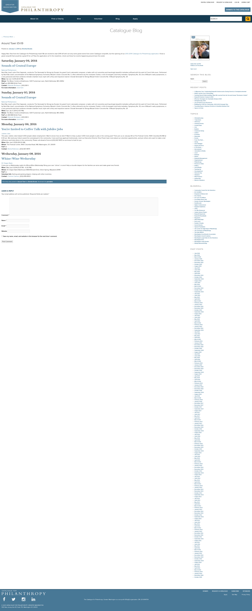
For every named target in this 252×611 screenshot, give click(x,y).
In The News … (198, 147)
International (197, 149)
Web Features (198, 176)
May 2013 (197, 502)
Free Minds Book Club (200, 199)
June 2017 (197, 414)
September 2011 (199, 538)
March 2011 (197, 549)
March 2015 (197, 462)
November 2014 (198, 469)
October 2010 (198, 559)
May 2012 (197, 524)
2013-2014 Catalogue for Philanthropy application (142, 54)
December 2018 (198, 387)
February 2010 (198, 571)
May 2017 (197, 416)
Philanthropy (198, 162)
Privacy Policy (246, 594)
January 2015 (198, 465)
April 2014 (197, 482)
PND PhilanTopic (199, 219)
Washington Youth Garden (201, 241)
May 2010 (197, 566)
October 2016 (198, 429)
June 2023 (197, 295)
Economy (197, 134)
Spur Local (193, 69)
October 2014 (198, 471)
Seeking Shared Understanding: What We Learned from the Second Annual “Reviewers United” (221, 95)
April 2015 (197, 460)
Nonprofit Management (200, 158)
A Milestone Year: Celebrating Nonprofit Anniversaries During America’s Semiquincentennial (220, 91)
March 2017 (197, 420)
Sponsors (246, 591)
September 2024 (199, 279)
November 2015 (198, 447)
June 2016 (197, 436)
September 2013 (199, 495)
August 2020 (198, 352)
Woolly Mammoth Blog (200, 243)
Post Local (197, 221)
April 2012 (197, 526)
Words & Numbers (199, 180)
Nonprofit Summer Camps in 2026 (203, 97)
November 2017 (198, 405)
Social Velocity (198, 225)
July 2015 (197, 454)
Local (195, 153)
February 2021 (198, 341)
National (196, 154)
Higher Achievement (200, 205)
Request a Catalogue (224, 2)
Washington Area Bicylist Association (205, 234)
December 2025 (198, 260)
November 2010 (198, 557)
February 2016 (198, 443)
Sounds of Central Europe (18, 65)
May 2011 (197, 546)
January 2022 (198, 326)
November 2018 (198, 388)
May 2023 (197, 297)
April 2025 (197, 273)
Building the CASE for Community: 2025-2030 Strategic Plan (211, 104)
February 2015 (198, 463)
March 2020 (197, 361)
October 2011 (198, 537)
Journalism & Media (200, 151)
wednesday (197, 178)
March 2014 (197, 484)
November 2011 (198, 535)
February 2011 (198, 551)
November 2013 (198, 491)
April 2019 (197, 379)
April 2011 (197, 548)
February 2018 (198, 399)
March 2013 (197, 506)
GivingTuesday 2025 (200, 100)
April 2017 (197, 418)
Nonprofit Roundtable (200, 216)
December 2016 (198, 425)
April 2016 (197, 440)
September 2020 (199, 350)
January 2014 (198, 487)
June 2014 (197, 478)
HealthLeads (198, 203)
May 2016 (197, 438)
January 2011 (198, 553)
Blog (118, 19)
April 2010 (197, 568)
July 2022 (197, 315)
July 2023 (197, 293)
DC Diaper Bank (6, 163)
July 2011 (197, 542)
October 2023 (198, 290)
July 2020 (197, 354)
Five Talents (197, 196)
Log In (237, 2)
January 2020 (198, 365)
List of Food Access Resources (203, 102)
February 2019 (198, 383)
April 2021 (197, 337)
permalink (50, 182)
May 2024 (197, 284)
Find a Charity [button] (57, 19)
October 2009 (198, 577)
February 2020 (198, 363)
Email (3, 226)
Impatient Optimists (199, 206)
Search (192, 79)
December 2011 (198, 533)
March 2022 (197, 323)
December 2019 (198, 366)
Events (196, 138)
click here (20, 88)
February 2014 (198, 485)
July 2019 (197, 376)
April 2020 (197, 359)
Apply (135, 19)
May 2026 (197, 255)
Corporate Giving (199, 131)
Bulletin (196, 129)
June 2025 (197, 270)
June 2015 (197, 456)
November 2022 (198, 308)
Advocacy (197, 121)
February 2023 (198, 302)
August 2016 (198, 432)
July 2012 (197, 520)
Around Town (22, 182)
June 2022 (197, 317)
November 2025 (198, 262)
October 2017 (198, 407)
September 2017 (199, 409)
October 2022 (198, 310)
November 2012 (198, 513)
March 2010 (197, 570)
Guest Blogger (198, 143)
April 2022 (197, 321)
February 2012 (198, 529)
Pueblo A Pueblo (199, 223)
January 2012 (198, 531)
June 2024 (197, 282)
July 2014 (197, 476)
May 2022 (197, 319)
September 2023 (199, 291)
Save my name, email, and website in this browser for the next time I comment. (30, 236)
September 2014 (199, 473)
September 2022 (199, 312)
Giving (196, 142)
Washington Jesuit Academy (202, 236)
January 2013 (198, 509)
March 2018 (197, 398)
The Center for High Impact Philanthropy (205, 228)
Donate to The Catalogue (237, 10)
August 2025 (198, 266)
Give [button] (79, 19)
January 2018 (198, 401)
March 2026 (197, 257)
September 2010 (199, 560)
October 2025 (198, 264)
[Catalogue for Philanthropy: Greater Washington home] (32, 6)
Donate (205, 591)
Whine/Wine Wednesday (18, 158)
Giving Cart (245, 2)
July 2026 (197, 253)
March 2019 (197, 381)
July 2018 (197, 396)
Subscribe (235, 591)
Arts (195, 127)
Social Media (198, 167)
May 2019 (197, 377)
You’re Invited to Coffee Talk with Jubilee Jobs (32, 129)
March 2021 (197, 339)
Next (12, 37)
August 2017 (198, 410)
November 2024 (198, 275)
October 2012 (198, 515)
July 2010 (197, 564)
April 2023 (197, 299)
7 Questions (197, 120)
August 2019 (198, 374)
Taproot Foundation (199, 227)
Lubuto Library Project (200, 212)
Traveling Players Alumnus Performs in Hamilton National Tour (211, 106)
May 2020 (197, 357)
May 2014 (197, 480)
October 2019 (198, 370)
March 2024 (197, 286)
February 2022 (198, 324)
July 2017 (197, 412)
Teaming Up (197, 169)
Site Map (234, 594)
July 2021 (197, 332)
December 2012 (198, 511)
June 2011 (197, 544)
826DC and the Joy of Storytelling (203, 93)
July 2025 (197, 268)
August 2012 (198, 518)
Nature (196, 156)
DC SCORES (198, 192)
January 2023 (198, 304)
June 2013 (197, 500)
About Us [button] (34, 19)
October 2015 (198, 449)
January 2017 (198, 423)
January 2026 (198, 259)
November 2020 (198, 346)
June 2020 (197, 356)
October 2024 (198, 277)
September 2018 (199, 392)
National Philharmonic (9, 70)
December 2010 (198, 555)
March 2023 (197, 301)
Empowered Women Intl (201, 194)
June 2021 (197, 334)
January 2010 (198, 573)
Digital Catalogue (207, 2)
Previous (5, 37)
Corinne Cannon (13, 176)
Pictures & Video (199, 163)
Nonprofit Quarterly (199, 214)
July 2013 (197, 498)
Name (3, 220)
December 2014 (198, 467)
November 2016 (198, 427)
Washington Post (199, 239)
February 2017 (198, 421)
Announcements (199, 123)
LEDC (196, 208)
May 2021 (197, 335)
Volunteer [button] (98, 19)
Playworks (197, 217)
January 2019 (198, 385)
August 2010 (198, 562)
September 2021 (199, 330)
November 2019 (198, 368)
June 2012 (197, 522)
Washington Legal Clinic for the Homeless (206, 238)
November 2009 (198, 575)
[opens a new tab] (200, 48)
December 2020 (198, 345)
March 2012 (197, 528)
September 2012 (199, 516)
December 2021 (198, 328)
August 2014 (198, 474)
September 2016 (199, 431)
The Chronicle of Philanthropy (202, 230)
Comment (5, 215)
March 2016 (197, 441)
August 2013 (198, 496)
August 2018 (198, 394)
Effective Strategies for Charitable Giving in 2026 (208, 99)
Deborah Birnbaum (14, 85)
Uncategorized (198, 171)
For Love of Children (200, 197)
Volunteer (197, 175)
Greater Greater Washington (202, 201)
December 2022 (198, 306)
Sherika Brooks (27, 49)
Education (197, 136)
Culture (196, 132)
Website (4, 231)
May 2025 (197, 271)
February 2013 (198, 507)
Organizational (198, 160)
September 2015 (199, 451)
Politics (196, 165)
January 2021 (198, 343)
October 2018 (198, 390)
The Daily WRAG (199, 232)
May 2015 (197, 458)
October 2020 (198, 348)
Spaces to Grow (198, 108)
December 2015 (198, 445)
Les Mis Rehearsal (199, 210)
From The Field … (199, 140)
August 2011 (197, 540)
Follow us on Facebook (196, 65)
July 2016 (197, 434)
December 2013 (198, 489)
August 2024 (198, 281)
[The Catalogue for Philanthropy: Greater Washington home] (23, 592)
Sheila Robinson (13, 149)
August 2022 (198, 313)
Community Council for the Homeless (204, 190)
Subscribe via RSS (195, 64)
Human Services (199, 145)
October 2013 (198, 493)
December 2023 (198, 288)
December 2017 (198, 403)
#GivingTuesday (198, 118)
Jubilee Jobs (5, 134)
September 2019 (199, 372)
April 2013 (197, 504)
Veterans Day (198, 173)
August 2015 (198, 453)
